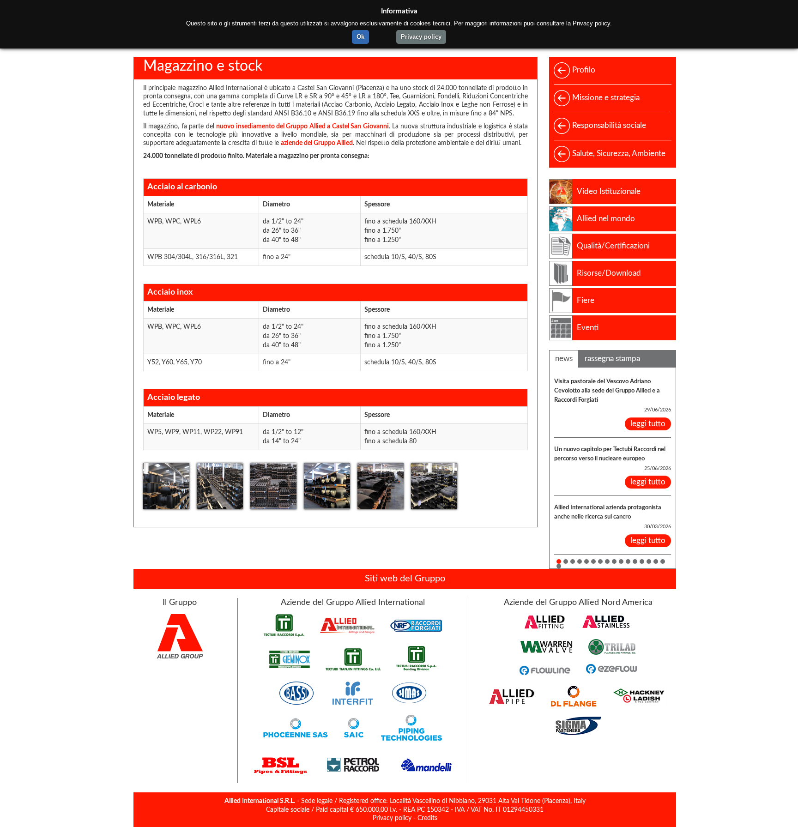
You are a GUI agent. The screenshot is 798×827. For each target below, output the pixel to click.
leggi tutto (647, 424)
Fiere (585, 300)
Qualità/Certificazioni (613, 246)
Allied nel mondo (606, 219)
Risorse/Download (609, 273)
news (564, 358)
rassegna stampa (612, 358)
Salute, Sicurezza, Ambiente (618, 153)
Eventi (587, 328)
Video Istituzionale (609, 191)
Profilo (583, 70)
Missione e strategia (606, 98)
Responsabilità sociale (609, 125)
